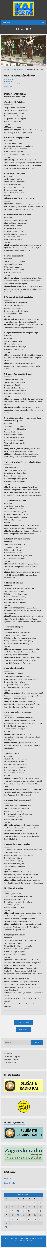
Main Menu (6, 22)
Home (6, 69)
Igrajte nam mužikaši (16, 69)
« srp (5, 1227)
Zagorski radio (9, 1183)
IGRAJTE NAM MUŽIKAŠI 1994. (20, 75)
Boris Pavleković (11, 81)
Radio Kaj (7, 1178)
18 (12, 1215)
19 (18, 1215)
